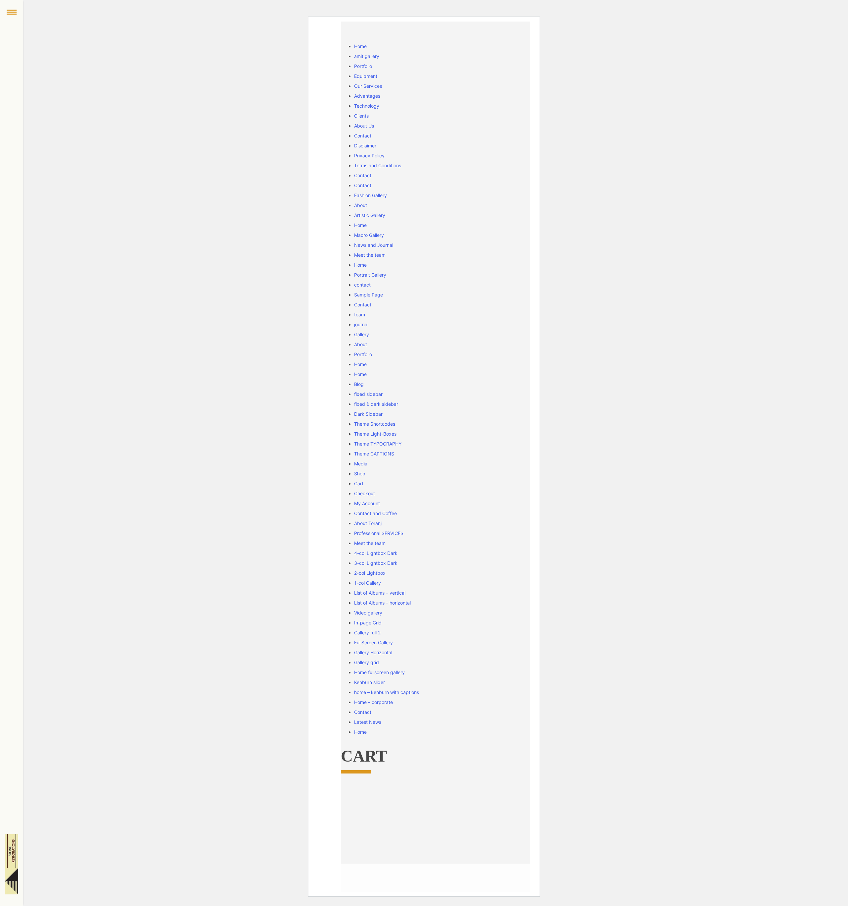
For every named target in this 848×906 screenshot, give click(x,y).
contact (362, 285)
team (359, 314)
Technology (366, 106)
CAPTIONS (374, 453)
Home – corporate (373, 702)
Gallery (361, 334)
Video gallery (368, 612)
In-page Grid (368, 622)
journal (361, 324)
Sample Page (368, 294)
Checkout (364, 493)
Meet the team (370, 255)
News (367, 722)
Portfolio (363, 66)
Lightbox (370, 573)
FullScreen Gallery (373, 642)
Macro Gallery (369, 235)
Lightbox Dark (376, 553)
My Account (367, 503)
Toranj (368, 523)
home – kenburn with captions (386, 692)
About (360, 205)
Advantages (367, 96)
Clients (361, 116)
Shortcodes (374, 424)
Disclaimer (365, 145)
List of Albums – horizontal (382, 603)
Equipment (365, 76)
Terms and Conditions (377, 165)
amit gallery (366, 56)
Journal (373, 245)
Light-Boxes (375, 434)
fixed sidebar (368, 394)
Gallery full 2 (367, 632)
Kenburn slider (369, 682)
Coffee (375, 513)
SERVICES (378, 533)
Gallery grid (366, 662)
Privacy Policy (369, 155)
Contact (362, 135)
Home (360, 46)
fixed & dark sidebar (376, 404)
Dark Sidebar (368, 414)
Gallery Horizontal (373, 652)
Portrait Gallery (370, 275)
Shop (359, 473)
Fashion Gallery (370, 195)
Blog (359, 384)
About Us (364, 126)
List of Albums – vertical (379, 593)
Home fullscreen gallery (379, 672)
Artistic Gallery (369, 215)
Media (360, 463)
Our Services (368, 86)
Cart (358, 483)
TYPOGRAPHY (377, 444)
